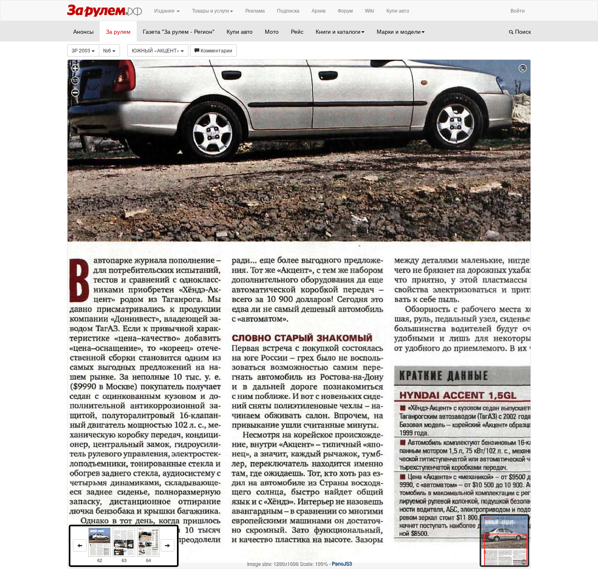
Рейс (297, 31)
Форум (345, 10)
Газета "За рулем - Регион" (178, 31)
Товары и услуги (210, 10)
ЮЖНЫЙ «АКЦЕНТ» (156, 50)
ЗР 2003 (82, 50)
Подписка (288, 10)
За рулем (118, 31)
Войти (518, 10)
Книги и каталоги (338, 31)
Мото (272, 31)
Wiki (369, 10)
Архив (318, 10)
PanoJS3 (342, 563)
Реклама (255, 10)
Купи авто (397, 10)
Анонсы (83, 31)
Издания (165, 10)
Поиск (522, 31)
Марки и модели (399, 31)
